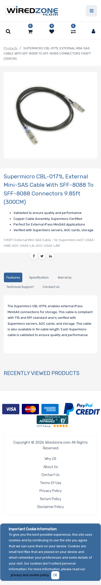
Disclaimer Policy (50, 507)
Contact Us (50, 475)
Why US (50, 459)
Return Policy (50, 499)
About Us (50, 467)
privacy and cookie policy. (30, 575)
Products (11, 48)
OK (55, 575)
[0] (30, 31)
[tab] (13, 277)
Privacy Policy (50, 491)
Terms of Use (50, 483)
